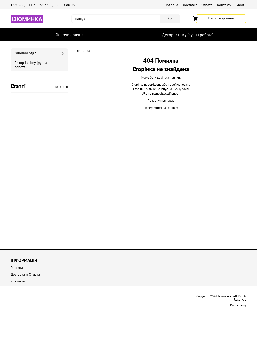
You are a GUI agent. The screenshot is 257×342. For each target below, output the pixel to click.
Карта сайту (238, 305)
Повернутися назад (160, 100)
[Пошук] (170, 18)
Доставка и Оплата (197, 5)
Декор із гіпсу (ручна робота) (187, 34)
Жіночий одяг (70, 34)
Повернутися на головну (161, 108)
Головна (172, 5)
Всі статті (61, 87)
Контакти (224, 5)
